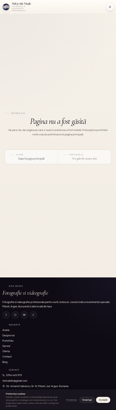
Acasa (5, 330)
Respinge (87, 400)
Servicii (6, 346)
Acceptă (103, 400)
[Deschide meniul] (110, 6)
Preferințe (71, 400)
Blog (4, 362)
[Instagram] (15, 315)
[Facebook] (6, 315)
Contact (7, 356)
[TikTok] (33, 315)
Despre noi (8, 335)
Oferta (6, 351)
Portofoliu (7, 340)
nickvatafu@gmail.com (14, 380)
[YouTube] (24, 315)
